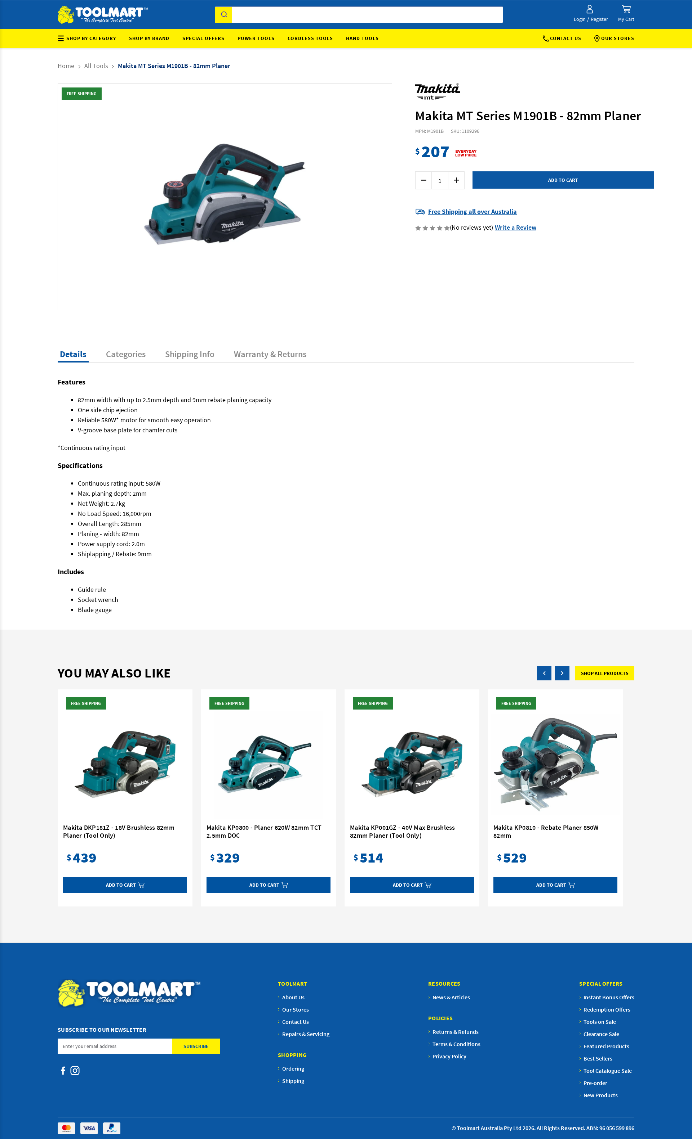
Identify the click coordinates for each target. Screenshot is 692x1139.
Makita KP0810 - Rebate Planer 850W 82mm (546, 831)
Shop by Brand (149, 38)
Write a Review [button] (515, 227)
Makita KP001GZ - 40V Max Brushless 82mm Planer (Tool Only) (402, 831)
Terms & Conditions (456, 1044)
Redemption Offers (607, 1009)
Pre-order (595, 1082)
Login (580, 19)
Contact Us (565, 38)
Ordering (293, 1068)
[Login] (589, 9)
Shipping (293, 1080)
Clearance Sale (601, 1033)
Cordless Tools (310, 38)
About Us (293, 997)
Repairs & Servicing (305, 1033)
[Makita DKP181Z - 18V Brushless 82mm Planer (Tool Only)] (125, 765)
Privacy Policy (449, 1056)
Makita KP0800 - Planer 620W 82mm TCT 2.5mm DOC (264, 831)
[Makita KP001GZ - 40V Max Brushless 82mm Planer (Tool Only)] (411, 765)
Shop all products (605, 673)
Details (73, 354)
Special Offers (203, 38)
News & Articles (451, 997)
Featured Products (606, 1046)
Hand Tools (362, 38)
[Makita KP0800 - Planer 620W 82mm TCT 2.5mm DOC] (268, 765)
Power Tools (256, 38)
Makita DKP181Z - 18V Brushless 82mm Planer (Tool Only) (118, 831)
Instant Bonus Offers (609, 997)
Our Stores (617, 38)
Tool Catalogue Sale (608, 1070)
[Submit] (223, 15)
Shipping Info (189, 354)
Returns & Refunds (455, 1031)
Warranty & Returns (270, 354)
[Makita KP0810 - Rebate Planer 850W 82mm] (555, 765)
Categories (126, 354)
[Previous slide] (146, 197)
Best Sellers (598, 1058)
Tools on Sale (600, 1021)
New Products (601, 1095)
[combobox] (359, 14)
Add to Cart (121, 885)
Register (599, 19)
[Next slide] (303, 197)
